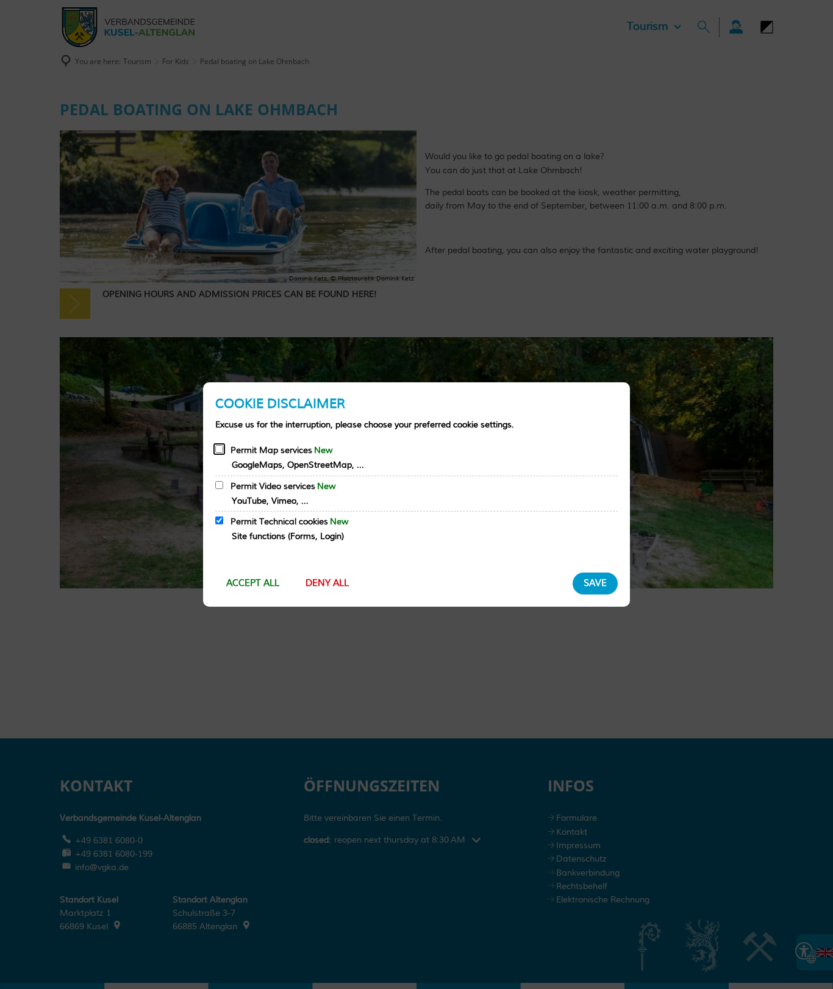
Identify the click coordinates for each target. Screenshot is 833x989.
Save (595, 583)
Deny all (327, 583)
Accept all (252, 583)
